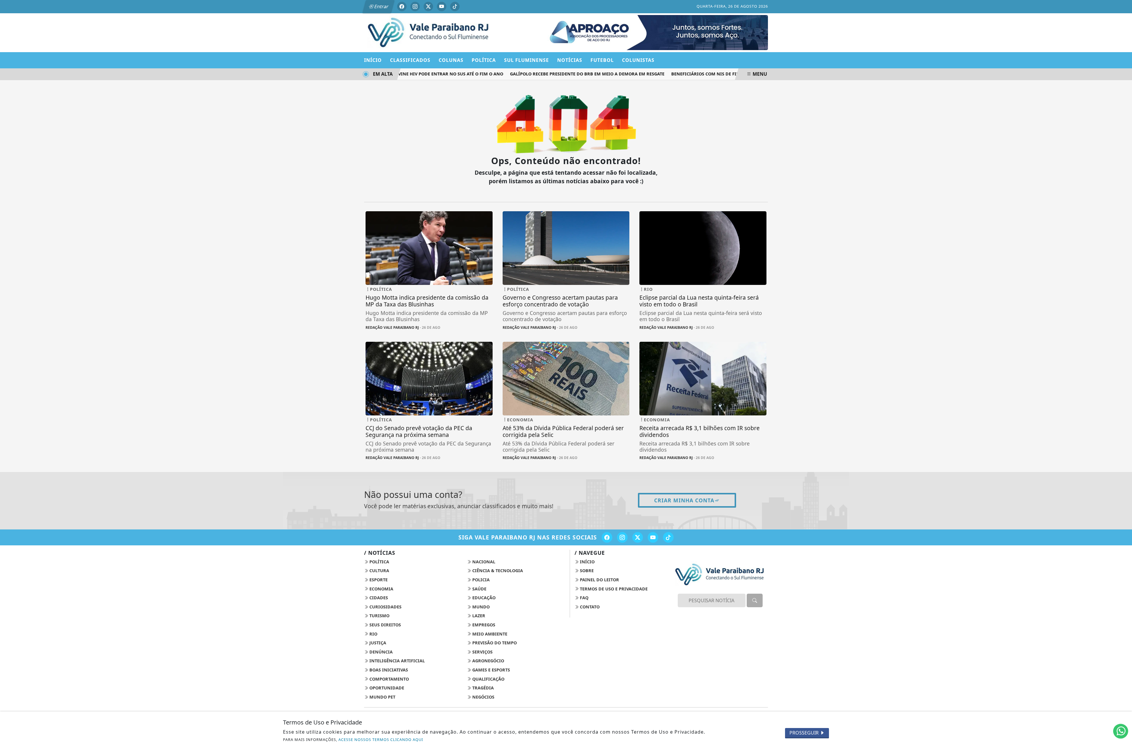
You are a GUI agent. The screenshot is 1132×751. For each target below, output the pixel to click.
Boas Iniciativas (388, 670)
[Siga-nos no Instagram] (622, 537)
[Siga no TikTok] (455, 6)
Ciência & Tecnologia (497, 570)
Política (378, 562)
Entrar (380, 6)
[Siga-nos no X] (637, 537)
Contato (589, 607)
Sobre (586, 570)
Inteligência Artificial (396, 660)
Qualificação (487, 679)
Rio (372, 634)
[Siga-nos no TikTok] (668, 537)
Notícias (569, 60)
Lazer (478, 615)
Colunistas (638, 60)
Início (373, 60)
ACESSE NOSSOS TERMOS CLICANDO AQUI (380, 739)
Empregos (483, 625)
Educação (483, 597)
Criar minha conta (684, 500)
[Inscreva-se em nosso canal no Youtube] (653, 537)
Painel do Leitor (599, 579)
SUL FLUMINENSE (526, 60)
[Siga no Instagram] (415, 6)
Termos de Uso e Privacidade (613, 589)
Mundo (480, 607)
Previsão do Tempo (494, 643)
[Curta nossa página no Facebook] (607, 537)
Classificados (410, 60)
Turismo (378, 615)
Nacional (483, 562)
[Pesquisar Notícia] (755, 600)
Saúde (478, 589)
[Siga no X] (428, 6)
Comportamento (388, 679)
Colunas (451, 60)
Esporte (378, 579)
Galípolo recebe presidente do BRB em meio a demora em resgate (573, 74)
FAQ (583, 597)
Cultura (378, 570)
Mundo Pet (381, 697)
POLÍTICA (484, 60)
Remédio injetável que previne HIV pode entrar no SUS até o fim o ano (406, 74)
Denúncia (380, 652)
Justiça (377, 643)
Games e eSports (490, 670)
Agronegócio (487, 660)
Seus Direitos (384, 625)
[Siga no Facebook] (402, 6)
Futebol (602, 60)
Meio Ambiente (489, 634)
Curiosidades (385, 607)
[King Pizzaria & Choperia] (653, 32)
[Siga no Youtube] (441, 6)
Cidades (378, 597)
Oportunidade (386, 688)
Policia (480, 579)
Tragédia (482, 688)
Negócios (482, 697)
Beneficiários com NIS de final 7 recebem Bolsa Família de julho (734, 74)
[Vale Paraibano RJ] (429, 32)
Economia (380, 589)
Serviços (482, 652)
